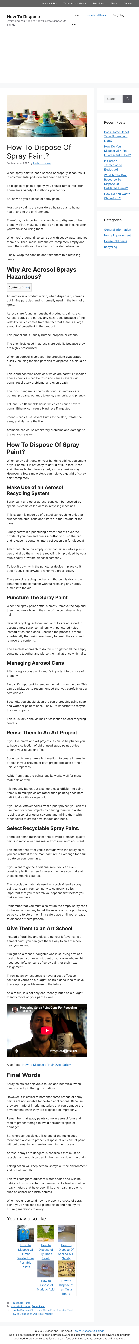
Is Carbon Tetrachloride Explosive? (113, 165)
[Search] (127, 99)
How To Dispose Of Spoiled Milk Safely (66, 1252)
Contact (128, 3)
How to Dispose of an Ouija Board (66, 1287)
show (26, 287)
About (114, 3)
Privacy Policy (49, 3)
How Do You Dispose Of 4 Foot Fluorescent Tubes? (117, 151)
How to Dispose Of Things (88, 1330)
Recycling (118, 15)
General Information (117, 229)
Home (75, 15)
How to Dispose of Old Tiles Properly (32, 1313)
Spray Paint (38, 1306)
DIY (74, 25)
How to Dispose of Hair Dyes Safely (46, 1064)
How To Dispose (23, 16)
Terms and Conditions (74, 3)
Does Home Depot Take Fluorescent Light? (116, 136)
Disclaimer (98, 3)
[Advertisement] (69, 59)
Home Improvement (117, 235)
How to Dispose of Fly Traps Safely (46, 1252)
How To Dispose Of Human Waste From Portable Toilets (25, 1256)
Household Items (96, 15)
